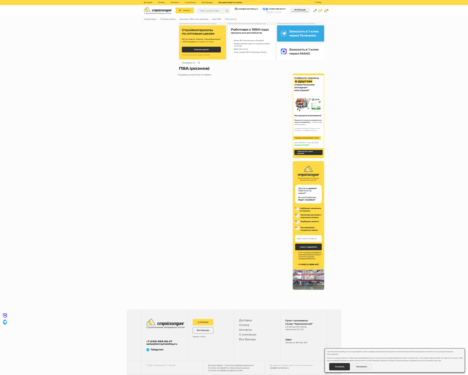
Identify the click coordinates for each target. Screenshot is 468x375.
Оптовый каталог (168, 19)
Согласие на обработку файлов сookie (225, 370)
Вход (319, 2)
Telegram (157, 349)
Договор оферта (215, 365)
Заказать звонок (274, 12)
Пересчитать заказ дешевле (305, 152)
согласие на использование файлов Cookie (389, 358)
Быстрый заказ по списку (230, 2)
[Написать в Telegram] (5, 322)
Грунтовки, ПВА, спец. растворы (194, 19)
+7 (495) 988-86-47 (159, 341)
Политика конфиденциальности (239, 365)
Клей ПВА (216, 19)
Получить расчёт (201, 49)
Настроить (361, 366)
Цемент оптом (199, 336)
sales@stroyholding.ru (248, 9)
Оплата (161, 2)
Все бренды (207, 2)
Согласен (339, 366)
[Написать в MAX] (5, 315)
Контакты (175, 2)
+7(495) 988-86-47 (276, 9)
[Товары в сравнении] (314, 11)
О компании (190, 2)
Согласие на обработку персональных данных (228, 368)
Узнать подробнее (308, 247)
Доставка (148, 2)
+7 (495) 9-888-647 (308, 264)
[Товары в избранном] (319, 11)
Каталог (204, 322)
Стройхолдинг (150, 19)
